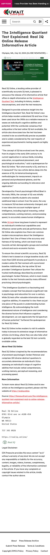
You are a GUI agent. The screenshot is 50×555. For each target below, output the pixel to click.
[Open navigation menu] (4, 21)
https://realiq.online (20, 391)
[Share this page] (46, 21)
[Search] (34, 21)
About (14, 541)
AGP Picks (6, 4)
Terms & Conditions (35, 546)
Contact (44, 551)
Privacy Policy (32, 551)
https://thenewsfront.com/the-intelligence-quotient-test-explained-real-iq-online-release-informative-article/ (25, 399)
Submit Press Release (15, 546)
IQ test (10, 222)
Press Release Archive (29, 541)
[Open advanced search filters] (40, 21)
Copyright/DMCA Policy (12, 551)
